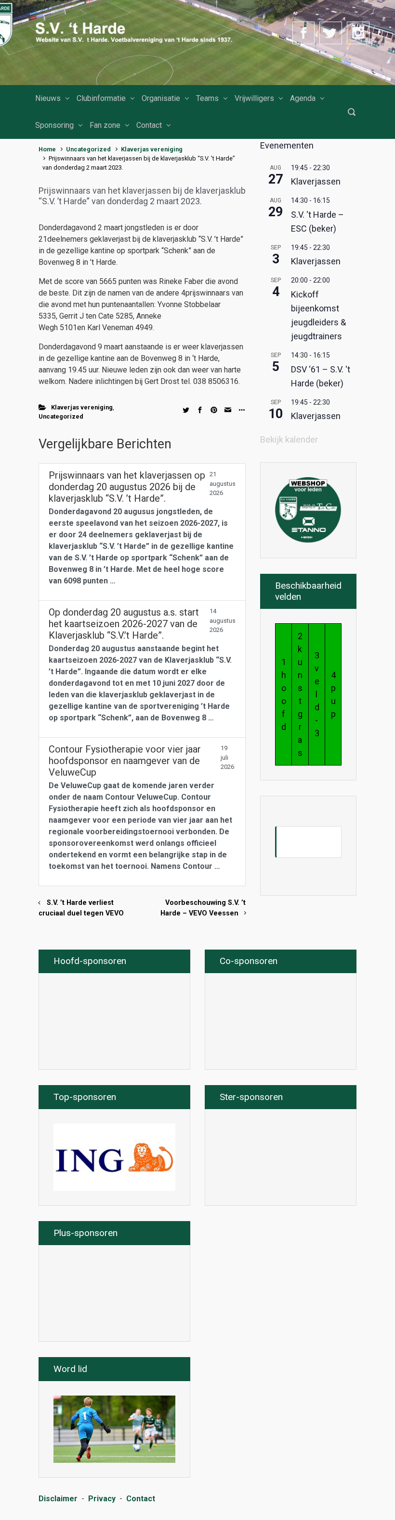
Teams (207, 98)
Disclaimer (58, 1498)
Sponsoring (54, 125)
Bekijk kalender (289, 439)
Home (47, 149)
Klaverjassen (316, 181)
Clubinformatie (101, 98)
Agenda (303, 98)
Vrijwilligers (254, 98)
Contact (149, 125)
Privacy (102, 1498)
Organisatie (161, 98)
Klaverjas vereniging (152, 149)
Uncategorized (88, 149)
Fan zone (105, 125)
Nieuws (48, 98)
